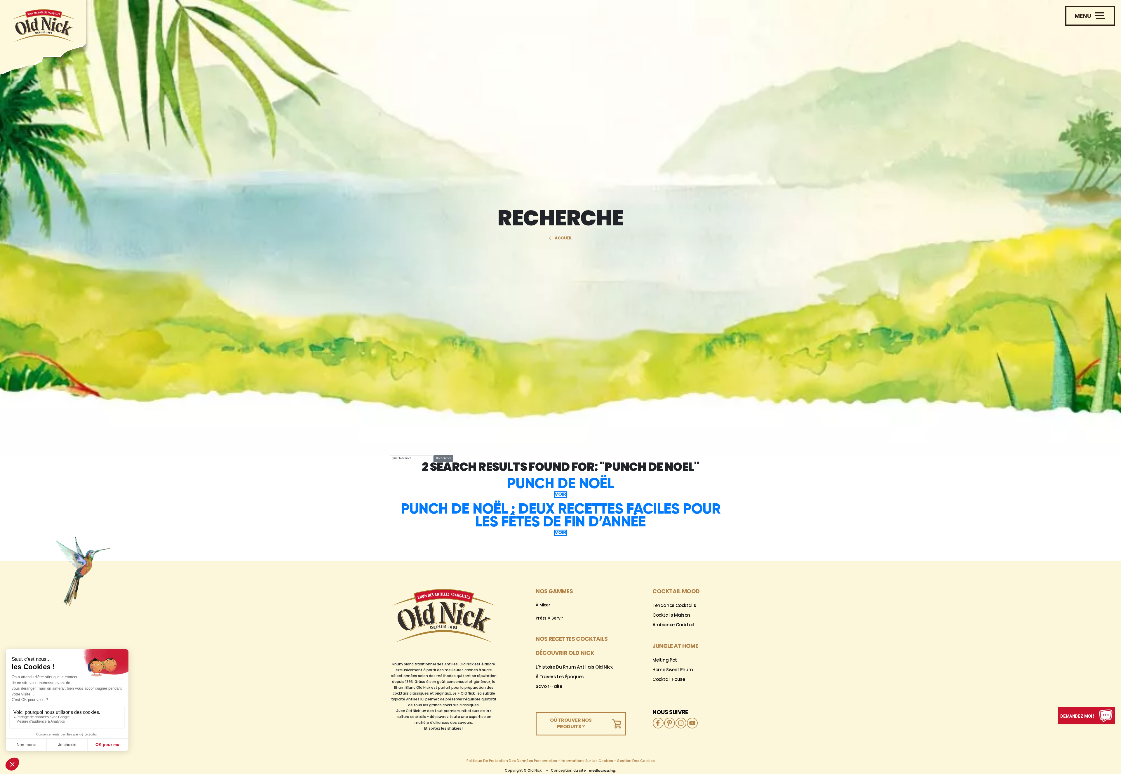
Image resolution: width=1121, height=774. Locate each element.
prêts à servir (549, 618)
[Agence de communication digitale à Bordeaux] (602, 771)
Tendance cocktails (674, 606)
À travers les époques (560, 677)
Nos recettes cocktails (572, 639)
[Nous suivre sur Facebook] (658, 723)
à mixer (543, 605)
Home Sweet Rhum (672, 670)
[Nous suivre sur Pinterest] (669, 723)
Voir (560, 494)
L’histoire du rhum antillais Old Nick (574, 667)
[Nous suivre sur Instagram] (681, 723)
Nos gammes (554, 592)
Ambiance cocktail (673, 625)
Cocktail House (668, 680)
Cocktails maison (671, 615)
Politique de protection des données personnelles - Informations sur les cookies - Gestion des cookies (560, 761)
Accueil (563, 238)
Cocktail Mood (676, 592)
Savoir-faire (549, 687)
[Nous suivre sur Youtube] (692, 723)
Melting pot (664, 660)
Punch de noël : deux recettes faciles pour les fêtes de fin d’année (560, 515)
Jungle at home (675, 646)
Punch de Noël (560, 483)
